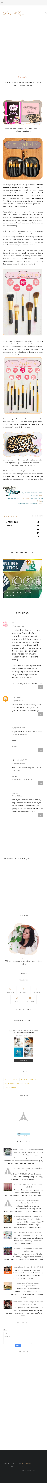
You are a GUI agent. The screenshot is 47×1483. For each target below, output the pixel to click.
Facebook (26, 498)
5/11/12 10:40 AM (18, 626)
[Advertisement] (23, 49)
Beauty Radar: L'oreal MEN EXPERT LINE (28, 1267)
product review (11, 1087)
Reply (40, 687)
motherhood (9, 1083)
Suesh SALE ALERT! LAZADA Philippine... (18, 594)
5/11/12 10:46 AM (18, 701)
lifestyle (24, 1079)
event (15, 1079)
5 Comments (37, 516)
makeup (33, 1079)
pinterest (23, 992)
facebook (37, 992)
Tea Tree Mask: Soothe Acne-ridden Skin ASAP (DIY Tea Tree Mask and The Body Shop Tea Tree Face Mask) (28, 1152)
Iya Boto (17, 697)
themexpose (26, 1464)
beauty (7, 1079)
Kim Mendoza (19, 760)
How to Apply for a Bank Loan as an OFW (28, 1232)
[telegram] (8, 516)
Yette (15, 623)
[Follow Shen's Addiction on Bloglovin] (23, 1135)
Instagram (10, 992)
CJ (13, 724)
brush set (22, 77)
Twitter (39, 501)
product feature (23, 1083)
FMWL (15, 746)
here (40, 495)
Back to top (27, 1470)
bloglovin (30, 1001)
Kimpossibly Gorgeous (22, 779)
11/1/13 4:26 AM (17, 796)
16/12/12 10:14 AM (18, 728)
